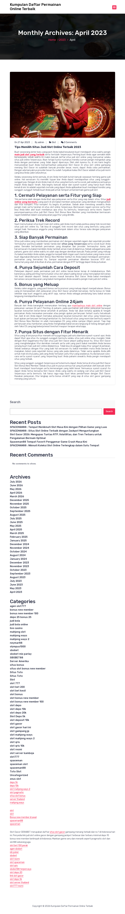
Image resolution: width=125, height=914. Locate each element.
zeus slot (15, 778)
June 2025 (16, 522)
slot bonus (16, 694)
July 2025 (16, 518)
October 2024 (18, 551)
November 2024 (19, 547)
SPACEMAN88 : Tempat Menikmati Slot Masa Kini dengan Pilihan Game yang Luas (58, 427)
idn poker (14, 852)
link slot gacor (16, 875)
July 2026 (16, 481)
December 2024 (19, 544)
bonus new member (22, 609)
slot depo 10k (18, 709)
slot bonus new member (24, 698)
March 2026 (17, 496)
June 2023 (16, 584)
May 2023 (15, 588)
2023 (62, 40)
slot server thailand (19, 882)
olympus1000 (18, 646)
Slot (54, 142)
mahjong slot (18, 631)
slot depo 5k (16, 879)
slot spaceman (17, 862)
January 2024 (18, 558)
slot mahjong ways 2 (22, 738)
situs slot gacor (57, 832)
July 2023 (16, 581)
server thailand (17, 799)
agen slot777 (18, 606)
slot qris (15, 742)
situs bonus (17, 664)
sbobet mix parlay (21, 653)
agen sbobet (16, 849)
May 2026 (15, 489)
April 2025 (16, 529)
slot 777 (15, 683)
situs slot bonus (17, 796)
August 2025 (17, 514)
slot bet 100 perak (19, 845)
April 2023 (16, 592)
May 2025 (15, 525)
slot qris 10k (17, 745)
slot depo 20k (18, 712)
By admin (39, 142)
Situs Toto (16, 672)
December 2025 (19, 500)
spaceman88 (18, 767)
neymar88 (16, 642)
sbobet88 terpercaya (20, 869)
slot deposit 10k (19, 720)
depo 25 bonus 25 (20, 617)
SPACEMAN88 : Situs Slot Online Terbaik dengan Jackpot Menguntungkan (54, 430)
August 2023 (17, 577)
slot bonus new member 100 (27, 701)
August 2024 (18, 555)
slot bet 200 (17, 687)
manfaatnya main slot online (87, 305)
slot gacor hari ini (20, 727)
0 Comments (70, 142)
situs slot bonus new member (28, 668)
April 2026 (16, 492)
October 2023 (18, 569)
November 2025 (19, 503)
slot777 (14, 756)
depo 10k (14, 785)
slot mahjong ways (21, 734)
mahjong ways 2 (19, 639)
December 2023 (19, 562)
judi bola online (19, 624)
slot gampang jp (19, 731)
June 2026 (16, 485)
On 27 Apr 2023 (22, 142)
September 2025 (20, 511)
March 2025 (17, 533)
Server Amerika (19, 661)
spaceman (16, 760)
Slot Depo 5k (17, 716)
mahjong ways (18, 635)
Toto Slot (15, 771)
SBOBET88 (16, 657)
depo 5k (14, 782)
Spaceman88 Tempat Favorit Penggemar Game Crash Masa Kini (48, 441)
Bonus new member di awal (23, 817)
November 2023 (19, 566)
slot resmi (16, 749)
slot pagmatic (17, 792)
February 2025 (19, 536)
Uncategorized (19, 775)
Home (52, 40)
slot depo (15, 705)
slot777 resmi (16, 886)
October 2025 (18, 507)
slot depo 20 (16, 872)
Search (15, 402)
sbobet (14, 650)
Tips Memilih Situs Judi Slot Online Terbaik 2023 (47, 147)
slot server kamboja (22, 753)
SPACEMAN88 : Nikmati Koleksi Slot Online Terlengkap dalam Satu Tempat (54, 445)
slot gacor (16, 723)
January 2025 (18, 540)
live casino (16, 628)
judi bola (15, 620)
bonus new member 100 (24, 613)
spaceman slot (19, 764)
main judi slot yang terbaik (29, 154)
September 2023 (20, 573)
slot (12, 810)
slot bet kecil (18, 690)
